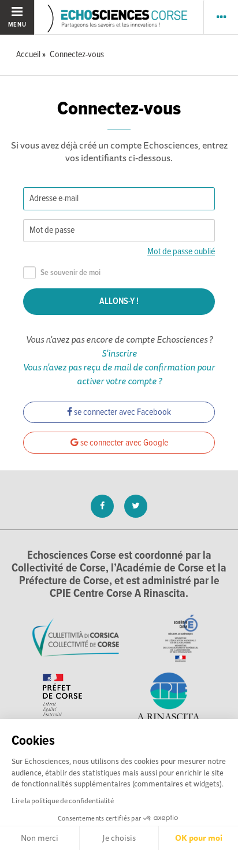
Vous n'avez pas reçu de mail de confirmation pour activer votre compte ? (119, 373)
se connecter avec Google (123, 443)
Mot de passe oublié (181, 252)
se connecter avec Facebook (121, 412)
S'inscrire (119, 353)
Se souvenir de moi (70, 273)
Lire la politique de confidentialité (63, 800)
